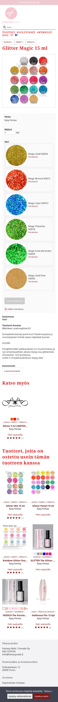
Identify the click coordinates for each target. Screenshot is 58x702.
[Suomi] (17, 35)
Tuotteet (8, 32)
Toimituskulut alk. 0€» (29, 2)
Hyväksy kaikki (42, 696)
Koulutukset (26, 32)
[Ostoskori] (11, 35)
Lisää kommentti (12, 371)
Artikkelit (44, 32)
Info (5, 35)
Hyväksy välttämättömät (19, 696)
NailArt (19, 42)
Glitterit (31, 42)
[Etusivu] (11, 22)
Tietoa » (48, 691)
